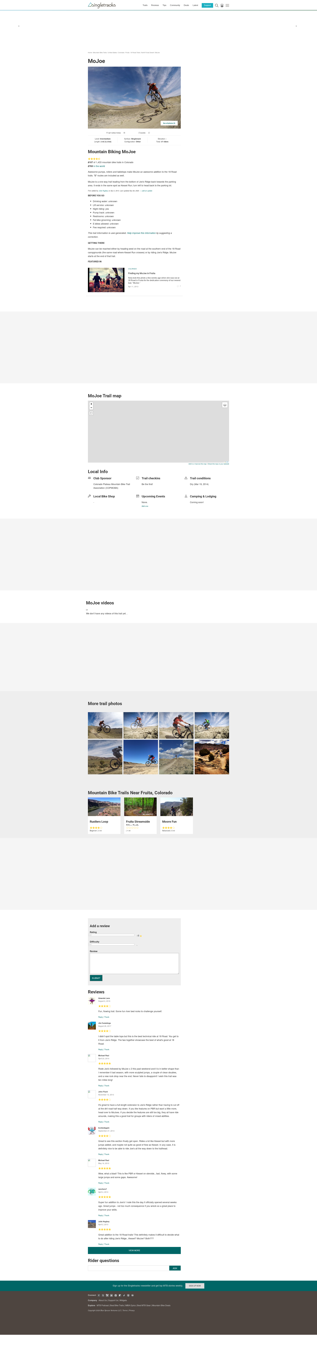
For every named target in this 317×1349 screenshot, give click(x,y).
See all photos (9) (169, 123)
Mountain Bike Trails (100, 52)
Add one (145, 506)
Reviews (155, 5)
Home (90, 52)
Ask (175, 1268)
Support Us (113, 1300)
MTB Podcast (103, 1305)
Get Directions (114, 133)
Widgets (123, 1300)
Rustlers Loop (99, 821)
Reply (100, 1017)
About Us (103, 1300)
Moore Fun (169, 821)
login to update (196, 488)
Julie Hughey (103, 190)
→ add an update (146, 190)
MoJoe (157, 52)
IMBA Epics (130, 1305)
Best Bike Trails (117, 1305)
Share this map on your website (218, 464)
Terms (124, 1310)
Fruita (127, 52)
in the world (99, 166)
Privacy (132, 1310)
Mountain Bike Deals (161, 1305)
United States (112, 52)
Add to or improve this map (197, 464)
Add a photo (130, 133)
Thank (106, 1017)
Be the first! (147, 484)
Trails (145, 5)
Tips (164, 5)
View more (134, 1250)
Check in (153, 133)
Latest (195, 5)
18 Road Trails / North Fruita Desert (142, 52)
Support (207, 5)
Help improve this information (141, 232)
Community (175, 5)
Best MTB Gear (144, 1305)
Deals (186, 5)
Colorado (121, 52)
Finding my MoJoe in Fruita (141, 273)
